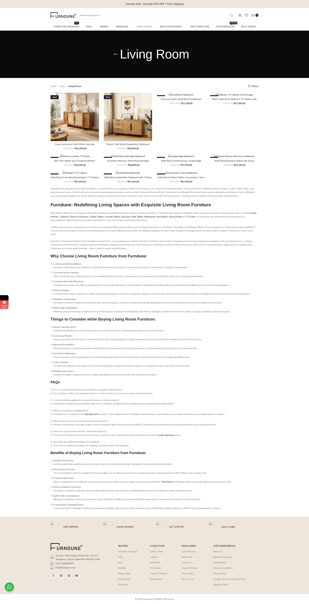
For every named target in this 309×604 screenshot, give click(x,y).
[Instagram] (53, 576)
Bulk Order (186, 557)
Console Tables (112, 216)
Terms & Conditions (223, 567)
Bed (120, 562)
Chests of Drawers (79, 216)
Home (53, 86)
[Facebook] (61, 576)
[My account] (240, 15)
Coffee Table (156, 551)
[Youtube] (77, 576)
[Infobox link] (75, 527)
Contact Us (187, 562)
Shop (62, 86)
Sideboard (155, 562)
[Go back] (116, 54)
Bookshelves (156, 579)
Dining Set (123, 584)
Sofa (120, 557)
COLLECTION (157, 545)
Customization (188, 551)
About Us (218, 551)
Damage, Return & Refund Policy (229, 579)
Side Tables (137, 216)
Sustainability (220, 562)
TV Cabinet (156, 567)
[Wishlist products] (246, 15)
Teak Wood (167, 481)
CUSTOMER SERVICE (224, 545)
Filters (254, 86)
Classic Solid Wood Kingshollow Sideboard (128, 144)
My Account (187, 579)
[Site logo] (63, 15)
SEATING (123, 545)
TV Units (191, 216)
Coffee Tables (96, 216)
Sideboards (149, 216)
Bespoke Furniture (222, 557)
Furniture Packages (128, 551)
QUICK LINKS (188, 545)
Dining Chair (124, 579)
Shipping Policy (220, 584)
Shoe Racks (162, 216)
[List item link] (78, 563)
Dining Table (124, 573)
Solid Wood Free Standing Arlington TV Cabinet (75, 177)
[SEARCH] (231, 15)
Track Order (187, 573)
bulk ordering (165, 435)
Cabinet (154, 557)
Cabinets (64, 216)
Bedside (122, 567)
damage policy (92, 414)
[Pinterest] (69, 576)
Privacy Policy (220, 573)
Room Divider (175, 216)
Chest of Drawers (159, 573)
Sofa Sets (126, 216)
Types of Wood (189, 567)
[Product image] (75, 117)
